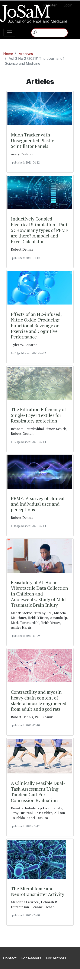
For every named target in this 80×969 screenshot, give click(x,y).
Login (68, 5)
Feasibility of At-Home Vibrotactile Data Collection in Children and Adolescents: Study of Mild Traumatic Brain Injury (39, 594)
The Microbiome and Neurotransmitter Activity (37, 891)
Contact (10, 958)
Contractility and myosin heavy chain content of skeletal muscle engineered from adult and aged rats (38, 700)
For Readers (31, 958)
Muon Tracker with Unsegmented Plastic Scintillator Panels (32, 140)
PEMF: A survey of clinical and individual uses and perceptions (37, 504)
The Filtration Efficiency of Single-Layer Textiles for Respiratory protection (38, 415)
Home (8, 54)
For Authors (56, 958)
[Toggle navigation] (9, 32)
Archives (26, 54)
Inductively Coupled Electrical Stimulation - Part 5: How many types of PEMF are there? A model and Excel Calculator (39, 230)
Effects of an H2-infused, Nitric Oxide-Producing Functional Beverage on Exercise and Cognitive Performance (36, 325)
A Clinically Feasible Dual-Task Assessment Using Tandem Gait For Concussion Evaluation (38, 791)
